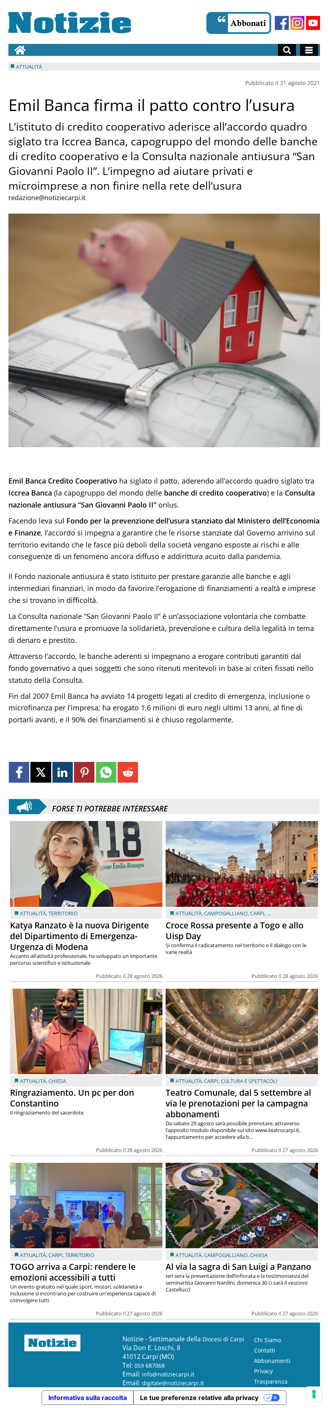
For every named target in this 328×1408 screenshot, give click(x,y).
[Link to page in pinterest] (84, 772)
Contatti (264, 1350)
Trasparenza (271, 1381)
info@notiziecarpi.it (168, 1374)
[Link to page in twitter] (40, 772)
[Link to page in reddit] (128, 772)
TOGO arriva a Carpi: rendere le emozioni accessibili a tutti (73, 1272)
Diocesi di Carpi (223, 1339)
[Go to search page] (287, 50)
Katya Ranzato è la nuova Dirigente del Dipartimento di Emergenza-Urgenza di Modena (79, 936)
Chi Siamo (267, 1340)
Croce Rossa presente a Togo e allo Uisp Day (235, 931)
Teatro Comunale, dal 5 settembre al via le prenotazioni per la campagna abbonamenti (238, 1103)
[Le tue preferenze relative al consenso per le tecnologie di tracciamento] (314, 1394)
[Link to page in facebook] (19, 772)
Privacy (263, 1371)
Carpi (257, 913)
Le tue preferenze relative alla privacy (199, 1398)
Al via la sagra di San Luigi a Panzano (238, 1266)
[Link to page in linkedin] (62, 772)
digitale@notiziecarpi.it (173, 1383)
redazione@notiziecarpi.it (47, 197)
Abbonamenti (272, 1360)
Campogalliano (226, 913)
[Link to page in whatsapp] (106, 772)
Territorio (63, 913)
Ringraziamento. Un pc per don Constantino (72, 1098)
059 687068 (149, 1365)
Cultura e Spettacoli (249, 1081)
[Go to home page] (20, 50)
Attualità (33, 913)
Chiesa (57, 1081)
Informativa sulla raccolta (87, 1398)
